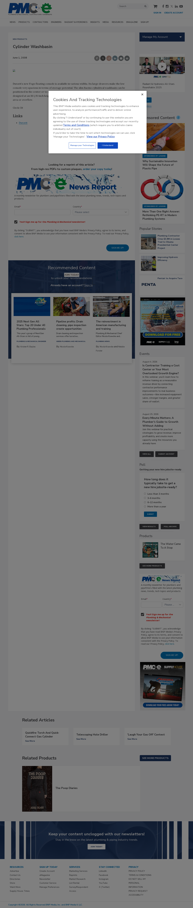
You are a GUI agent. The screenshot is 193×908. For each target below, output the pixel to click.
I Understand (107, 145)
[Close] (142, 94)
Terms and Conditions (76, 125)
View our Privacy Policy (101, 136)
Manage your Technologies (82, 145)
